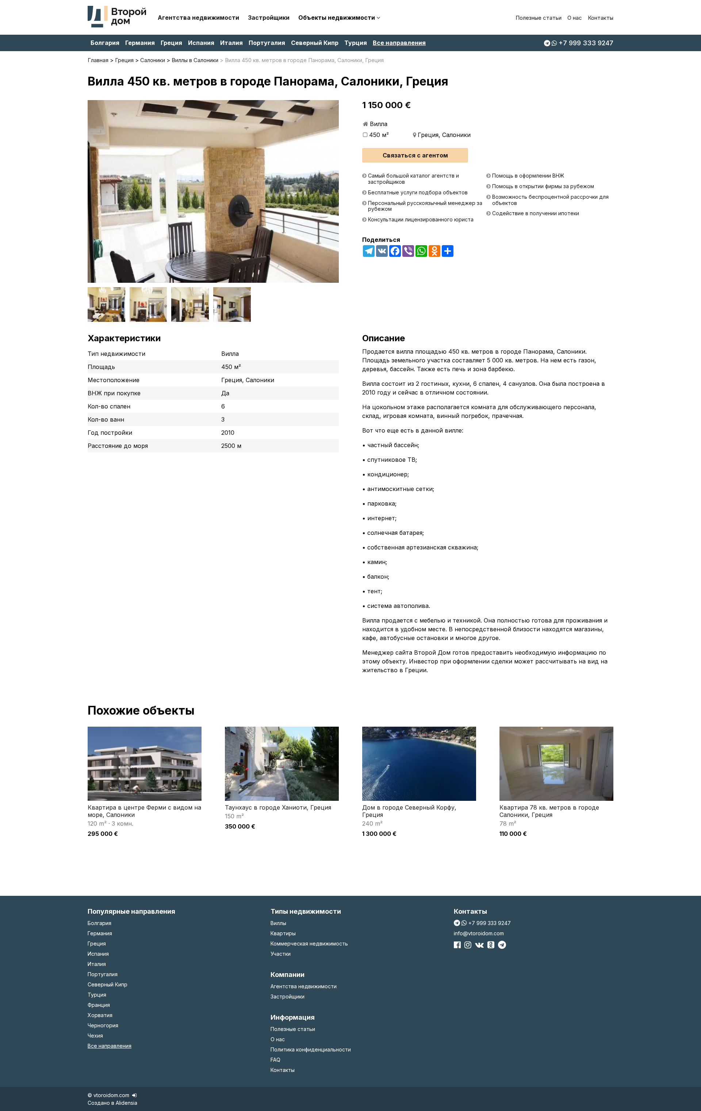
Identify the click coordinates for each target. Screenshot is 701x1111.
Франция (99, 1005)
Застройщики (269, 17)
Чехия (95, 1035)
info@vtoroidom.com (479, 933)
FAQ (275, 1060)
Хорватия (100, 1015)
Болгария (105, 42)
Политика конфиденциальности (311, 1049)
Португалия (267, 42)
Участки (281, 954)
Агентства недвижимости (198, 17)
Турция (355, 42)
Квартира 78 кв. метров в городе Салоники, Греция (549, 811)
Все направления (399, 42)
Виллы (278, 923)
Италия (231, 42)
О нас (574, 17)
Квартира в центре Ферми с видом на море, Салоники (144, 811)
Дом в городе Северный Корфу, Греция (409, 811)
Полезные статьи (539, 17)
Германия (140, 42)
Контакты (600, 17)
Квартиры (283, 933)
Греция (171, 42)
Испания (201, 42)
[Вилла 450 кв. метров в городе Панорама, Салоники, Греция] (213, 191)
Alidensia (126, 1103)
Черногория (103, 1025)
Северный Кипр (314, 42)
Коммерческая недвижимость (309, 943)
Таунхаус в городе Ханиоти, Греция (278, 807)
